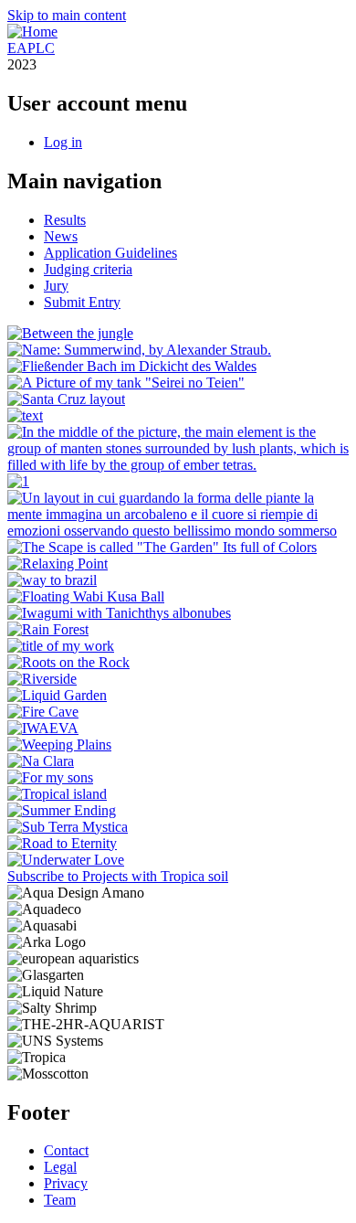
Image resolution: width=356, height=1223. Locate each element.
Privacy (66, 1183)
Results (65, 220)
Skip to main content (66, 15)
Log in (63, 142)
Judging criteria (88, 269)
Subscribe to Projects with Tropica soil (117, 876)
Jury (56, 285)
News (61, 236)
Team (60, 1199)
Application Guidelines (110, 253)
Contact (66, 1150)
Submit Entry (82, 302)
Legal (60, 1167)
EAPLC (31, 48)
